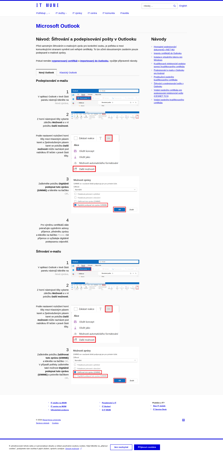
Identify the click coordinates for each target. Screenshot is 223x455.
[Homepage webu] (47, 5)
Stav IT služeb (159, 406)
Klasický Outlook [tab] (68, 72)
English (183, 6)
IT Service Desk (160, 409)
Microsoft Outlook (58, 26)
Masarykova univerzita (51, 420)
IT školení (106, 406)
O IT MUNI (106, 410)
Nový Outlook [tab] (46, 72)
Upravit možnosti (72, 449)
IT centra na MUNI (58, 406)
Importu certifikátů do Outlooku (168, 53)
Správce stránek (42, 423)
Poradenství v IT (109, 403)
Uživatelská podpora (60, 410)
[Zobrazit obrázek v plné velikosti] (105, 97)
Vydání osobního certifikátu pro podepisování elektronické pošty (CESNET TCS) (168, 93)
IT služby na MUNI (59, 403)
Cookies (55, 423)
